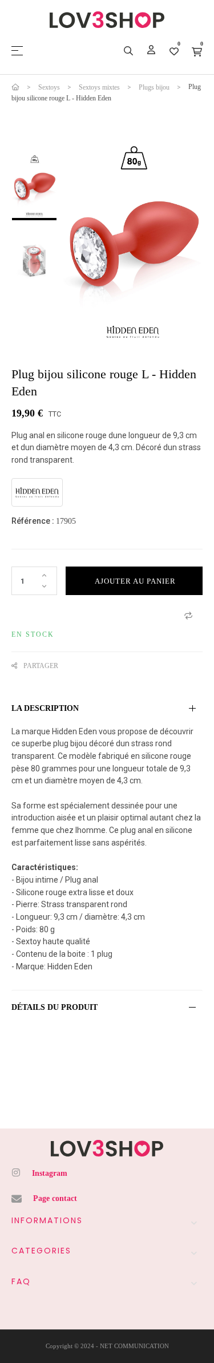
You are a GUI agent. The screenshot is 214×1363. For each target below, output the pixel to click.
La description (45, 708)
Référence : (32, 520)
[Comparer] (188, 615)
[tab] (107, 708)
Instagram (49, 1173)
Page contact (55, 1198)
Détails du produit (54, 1007)
